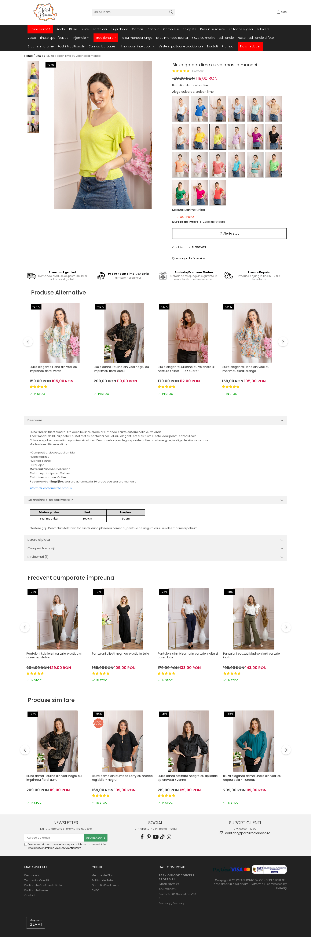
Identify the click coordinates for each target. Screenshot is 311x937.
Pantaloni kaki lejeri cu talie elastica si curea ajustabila (53, 655)
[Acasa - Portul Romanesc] (45, 12)
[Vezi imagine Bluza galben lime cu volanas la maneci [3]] (33, 124)
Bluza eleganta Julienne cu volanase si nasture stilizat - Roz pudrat (186, 369)
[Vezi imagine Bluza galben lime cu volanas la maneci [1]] (33, 88)
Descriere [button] (35, 420)
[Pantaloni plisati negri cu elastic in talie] (122, 619)
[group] (103, 135)
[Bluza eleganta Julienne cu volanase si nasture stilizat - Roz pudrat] (188, 333)
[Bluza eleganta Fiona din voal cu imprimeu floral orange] (252, 333)
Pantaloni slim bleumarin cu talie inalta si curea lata (188, 655)
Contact (29, 895)
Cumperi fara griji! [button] (41, 548)
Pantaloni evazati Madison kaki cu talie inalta (251, 655)
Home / (29, 56)
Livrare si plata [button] (39, 539)
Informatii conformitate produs (51, 488)
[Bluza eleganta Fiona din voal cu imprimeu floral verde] (59, 333)
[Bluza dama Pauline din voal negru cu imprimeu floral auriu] (124, 333)
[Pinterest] (148, 837)
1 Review (198, 71)
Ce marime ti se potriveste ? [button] (50, 500)
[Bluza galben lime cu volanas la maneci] (103, 135)
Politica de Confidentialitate (63, 848)
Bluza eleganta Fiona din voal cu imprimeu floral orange (245, 369)
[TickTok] (162, 837)
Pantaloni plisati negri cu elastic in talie (120, 654)
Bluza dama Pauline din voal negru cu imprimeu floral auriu (121, 369)
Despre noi (31, 875)
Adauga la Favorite (190, 258)
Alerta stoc (231, 233)
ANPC (95, 890)
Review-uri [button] (38, 556)
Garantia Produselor (106, 885)
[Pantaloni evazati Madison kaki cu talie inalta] (254, 619)
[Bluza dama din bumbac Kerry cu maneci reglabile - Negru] (122, 741)
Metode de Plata (103, 875)
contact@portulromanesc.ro (247, 833)
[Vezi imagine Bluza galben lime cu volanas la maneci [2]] (33, 106)
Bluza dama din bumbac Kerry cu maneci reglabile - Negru (122, 778)
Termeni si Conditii (37, 880)
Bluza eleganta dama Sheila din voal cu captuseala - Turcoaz (252, 778)
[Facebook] (141, 837)
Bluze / (41, 56)
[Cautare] (171, 12)
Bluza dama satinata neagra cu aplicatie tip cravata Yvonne (188, 778)
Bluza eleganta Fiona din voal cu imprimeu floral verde (53, 369)
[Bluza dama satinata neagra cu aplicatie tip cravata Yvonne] (188, 741)
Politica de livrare (36, 890)
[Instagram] (169, 837)
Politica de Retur (103, 880)
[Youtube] (155, 837)
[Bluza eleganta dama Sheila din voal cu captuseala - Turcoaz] (254, 741)
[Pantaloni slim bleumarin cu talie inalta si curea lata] (188, 619)
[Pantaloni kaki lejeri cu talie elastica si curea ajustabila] (57, 619)
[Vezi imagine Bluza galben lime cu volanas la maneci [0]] (33, 70)
